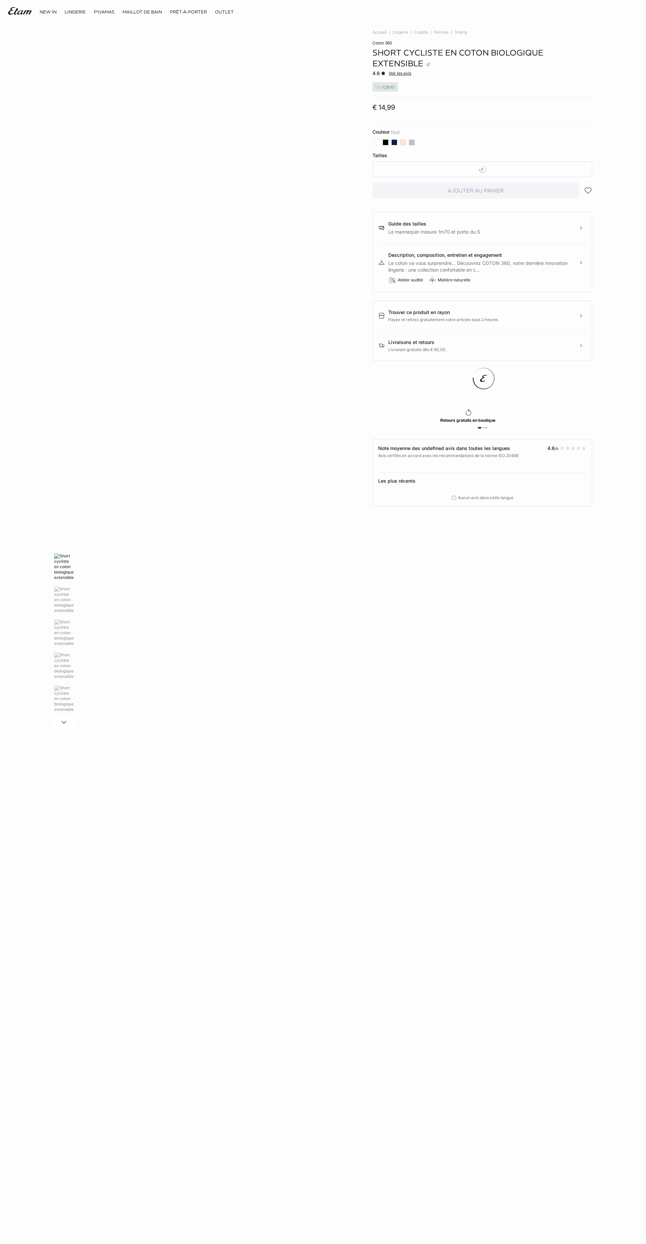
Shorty (461, 32)
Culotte (421, 32)
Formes (441, 32)
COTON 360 (382, 42)
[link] (48, 12)
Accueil (379, 32)
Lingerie (400, 32)
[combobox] (482, 169)
